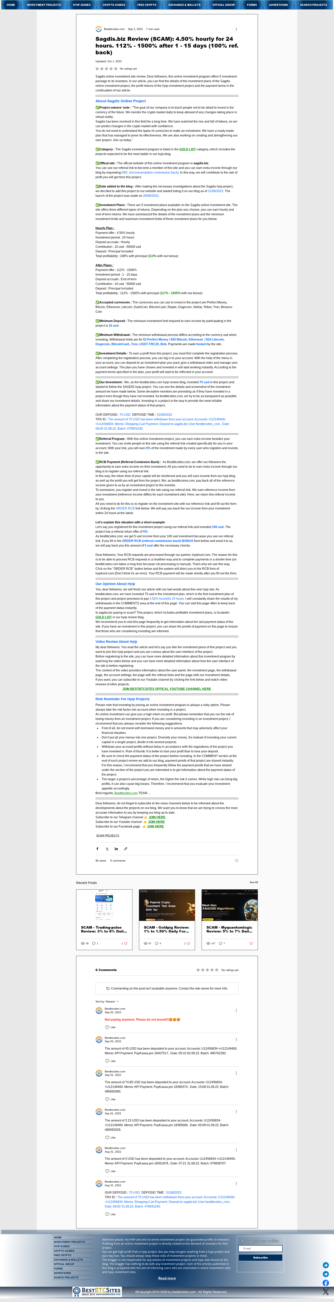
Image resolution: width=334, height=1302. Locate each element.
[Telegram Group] (325, 1274)
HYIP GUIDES (62, 1246)
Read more (167, 1278)
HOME (57, 1237)
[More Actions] (236, 1010)
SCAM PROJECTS (107, 835)
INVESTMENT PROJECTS (69, 1241)
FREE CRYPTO (62, 1255)
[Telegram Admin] (325, 1265)
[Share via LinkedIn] (116, 849)
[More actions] (236, 29)
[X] (325, 1292)
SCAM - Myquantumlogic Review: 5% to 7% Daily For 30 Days (229, 929)
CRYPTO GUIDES (64, 1250)
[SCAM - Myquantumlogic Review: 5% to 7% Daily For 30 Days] (230, 905)
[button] (44, 4)
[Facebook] (325, 1283)
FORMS (58, 1268)
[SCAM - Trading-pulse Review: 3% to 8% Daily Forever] (104, 905)
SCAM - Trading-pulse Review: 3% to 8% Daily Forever (103, 929)
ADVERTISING (62, 1273)
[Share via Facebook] (97, 849)
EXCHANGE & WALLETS (68, 1259)
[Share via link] (126, 849)
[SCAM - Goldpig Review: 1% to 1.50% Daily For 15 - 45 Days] (167, 905)
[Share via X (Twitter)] (107, 849)
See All (254, 882)
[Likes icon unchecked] (107, 1027)
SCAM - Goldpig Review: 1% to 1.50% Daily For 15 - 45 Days (166, 929)
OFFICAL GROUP (64, 1264)
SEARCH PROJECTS (66, 1277)
